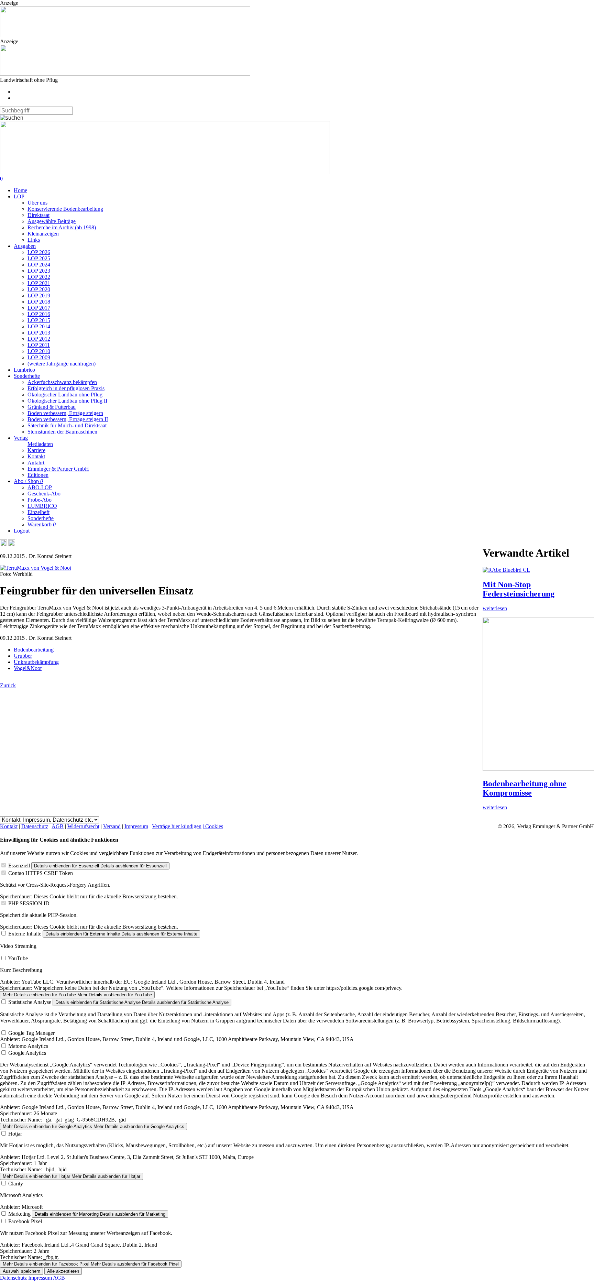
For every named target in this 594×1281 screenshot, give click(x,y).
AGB (58, 826)
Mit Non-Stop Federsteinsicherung (518, 589)
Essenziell (19, 865)
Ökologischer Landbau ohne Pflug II (67, 401)
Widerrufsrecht (83, 826)
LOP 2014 (39, 326)
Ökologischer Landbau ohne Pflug (65, 394)
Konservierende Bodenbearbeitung (65, 209)
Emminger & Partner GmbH (58, 469)
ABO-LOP (40, 487)
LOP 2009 (39, 357)
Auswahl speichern (21, 1271)
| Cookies (213, 826)
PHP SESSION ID (29, 903)
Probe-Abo (40, 500)
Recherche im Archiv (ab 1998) (62, 227)
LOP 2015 (39, 320)
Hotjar (15, 1134)
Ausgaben (25, 246)
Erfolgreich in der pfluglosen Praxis (66, 388)
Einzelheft (39, 512)
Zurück (8, 685)
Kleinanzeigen (43, 234)
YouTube (18, 958)
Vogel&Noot (28, 668)
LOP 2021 (39, 283)
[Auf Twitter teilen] (11, 544)
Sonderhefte (27, 376)
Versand (112, 826)
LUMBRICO (42, 506)
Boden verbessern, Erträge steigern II (68, 419)
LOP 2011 (39, 345)
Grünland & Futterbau (52, 407)
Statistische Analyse (29, 1002)
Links (34, 240)
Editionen (38, 475)
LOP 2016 (39, 314)
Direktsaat (39, 215)
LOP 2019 (39, 295)
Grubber (23, 656)
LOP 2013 (39, 333)
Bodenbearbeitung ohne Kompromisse (524, 788)
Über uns (37, 203)
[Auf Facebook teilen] (3, 544)
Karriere (36, 450)
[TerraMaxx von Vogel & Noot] (35, 568)
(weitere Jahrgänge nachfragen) (62, 363)
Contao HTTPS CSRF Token (40, 873)
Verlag (21, 438)
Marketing (19, 1214)
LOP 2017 (39, 308)
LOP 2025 (39, 258)
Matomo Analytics (28, 1046)
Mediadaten (40, 444)
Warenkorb (42, 524)
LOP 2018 (39, 302)
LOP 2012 (39, 339)
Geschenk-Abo (44, 493)
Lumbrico (24, 370)
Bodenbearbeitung (34, 650)
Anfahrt (36, 463)
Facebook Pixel (25, 1221)
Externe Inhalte (24, 934)
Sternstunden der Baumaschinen (62, 432)
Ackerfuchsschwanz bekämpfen (62, 382)
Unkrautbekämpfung (36, 662)
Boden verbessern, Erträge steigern (65, 413)
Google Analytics (27, 1053)
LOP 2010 (39, 351)
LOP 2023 (39, 271)
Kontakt (36, 456)
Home (20, 190)
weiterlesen (495, 608)
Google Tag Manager (31, 1033)
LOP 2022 (39, 277)
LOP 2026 (39, 252)
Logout (22, 531)
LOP (19, 196)
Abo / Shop (28, 481)
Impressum (136, 826)
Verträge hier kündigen (176, 826)
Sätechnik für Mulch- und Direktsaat (67, 425)
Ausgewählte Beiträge (52, 221)
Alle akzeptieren (63, 1271)
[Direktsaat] (125, 35)
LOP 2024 (39, 264)
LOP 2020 (39, 289)
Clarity (15, 1183)
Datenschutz (34, 826)
